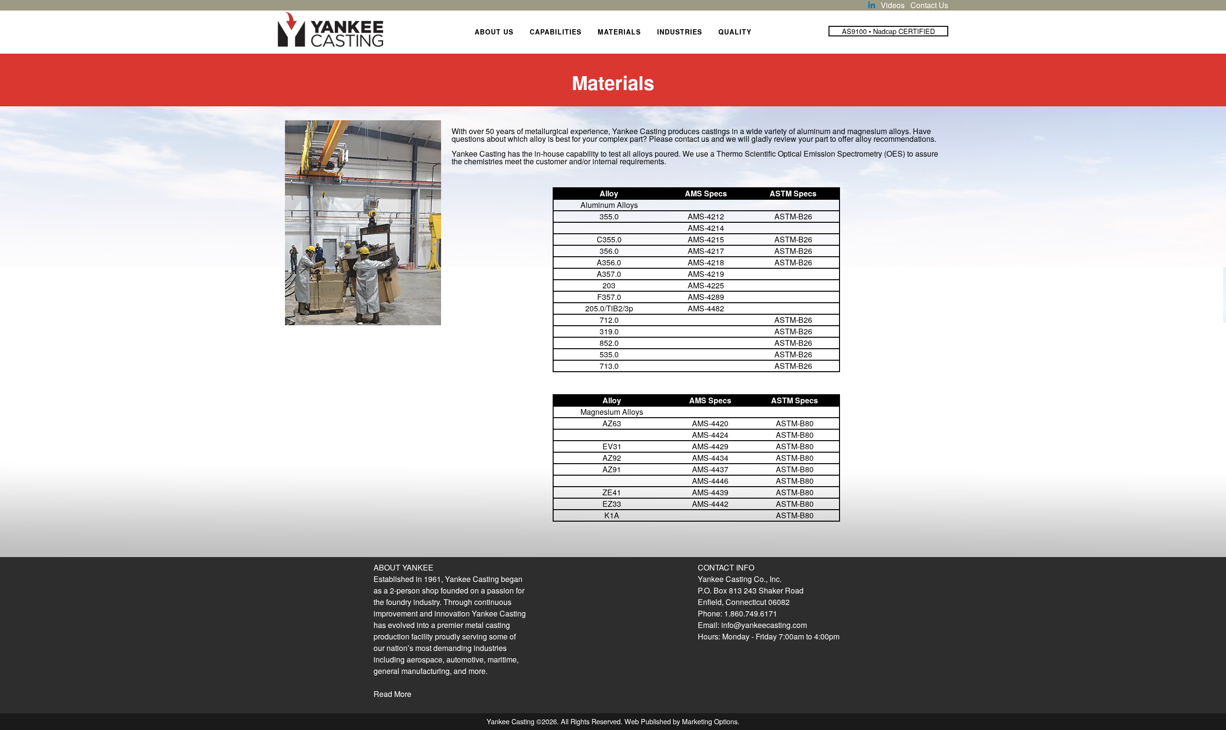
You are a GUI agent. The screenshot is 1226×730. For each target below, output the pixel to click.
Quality (734, 31)
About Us (494, 31)
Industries (679, 31)
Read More (392, 693)
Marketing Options (710, 721)
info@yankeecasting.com (764, 624)
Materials (619, 31)
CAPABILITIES (555, 31)
